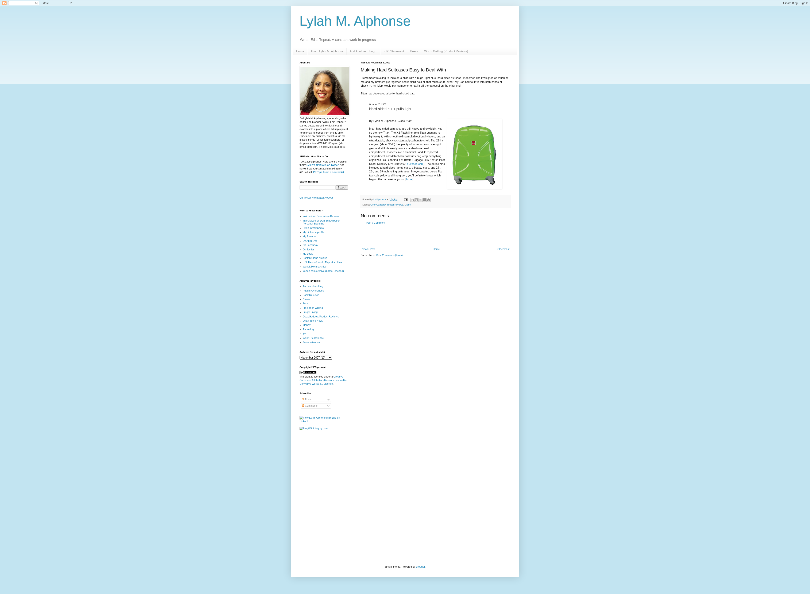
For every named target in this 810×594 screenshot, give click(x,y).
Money (306, 325)
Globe (408, 204)
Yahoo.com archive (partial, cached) (323, 271)
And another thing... (314, 286)
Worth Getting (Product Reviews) (446, 51)
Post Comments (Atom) (389, 255)
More (409, 179)
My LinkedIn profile (313, 232)
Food (306, 303)
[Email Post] (405, 199)
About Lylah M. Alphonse (326, 51)
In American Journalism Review (321, 216)
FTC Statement (393, 51)
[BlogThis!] (416, 200)
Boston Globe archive (315, 258)
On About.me (310, 240)
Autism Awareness (313, 290)
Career (307, 299)
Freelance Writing (313, 307)
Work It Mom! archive (315, 266)
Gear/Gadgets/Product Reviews (386, 204)
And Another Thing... (363, 51)
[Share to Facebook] (424, 200)
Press (414, 51)
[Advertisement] (435, 236)
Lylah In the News (313, 320)
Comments (310, 405)
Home (300, 51)
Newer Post (368, 249)
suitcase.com (415, 163)
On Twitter (308, 249)
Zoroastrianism (311, 342)
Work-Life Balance (313, 338)
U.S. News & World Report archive (322, 262)
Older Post (503, 249)
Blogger (420, 566)
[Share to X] (420, 200)
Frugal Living (310, 312)
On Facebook (310, 245)
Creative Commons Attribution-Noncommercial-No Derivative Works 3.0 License (323, 380)
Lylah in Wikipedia (313, 228)
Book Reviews (311, 295)
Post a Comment (375, 222)
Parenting (308, 329)
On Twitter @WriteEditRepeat (316, 197)
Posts (307, 399)
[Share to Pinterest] (428, 200)
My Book (308, 253)
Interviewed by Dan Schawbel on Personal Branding (321, 222)
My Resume (309, 236)
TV (304, 333)
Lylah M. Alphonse (355, 21)
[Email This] (412, 200)
